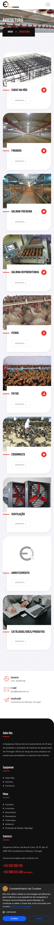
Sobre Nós (10, 778)
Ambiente (9, 824)
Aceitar (14, 918)
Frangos (16, 150)
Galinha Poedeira (21, 211)
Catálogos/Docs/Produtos (28, 631)
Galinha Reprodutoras (25, 272)
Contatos (9, 804)
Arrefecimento (20, 573)
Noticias (9, 781)
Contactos (10, 785)
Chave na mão (19, 90)
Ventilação (18, 514)
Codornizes (18, 454)
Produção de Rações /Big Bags (19, 828)
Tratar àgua (10, 820)
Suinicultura (10, 812)
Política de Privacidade (20, 906)
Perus (15, 333)
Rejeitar (39, 918)
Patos (15, 393)
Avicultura (9, 808)
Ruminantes (10, 816)
